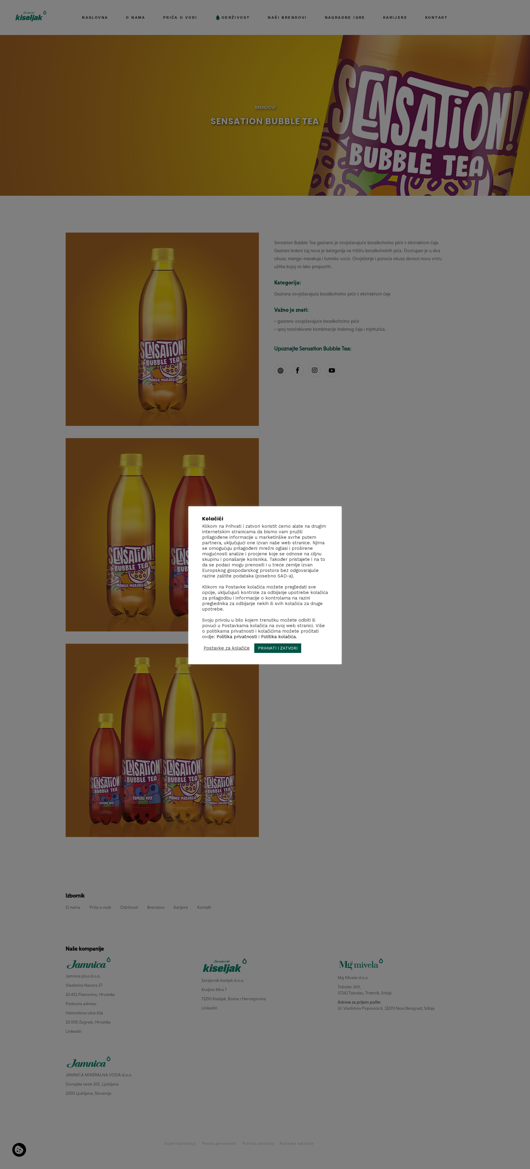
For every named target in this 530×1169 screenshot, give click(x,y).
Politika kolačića (278, 636)
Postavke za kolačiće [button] (227, 648)
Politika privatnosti (237, 636)
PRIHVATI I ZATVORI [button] (278, 648)
